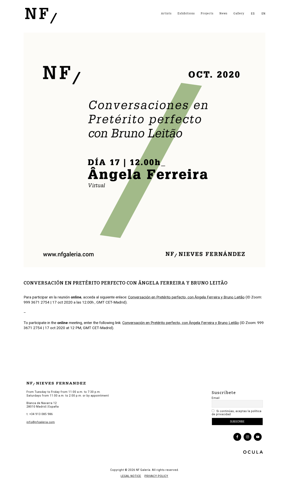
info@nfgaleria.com (41, 422)
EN (263, 13)
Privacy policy (156, 476)
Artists (166, 13)
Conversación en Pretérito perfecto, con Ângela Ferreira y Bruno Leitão (186, 297)
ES (253, 13)
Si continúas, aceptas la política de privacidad (236, 413)
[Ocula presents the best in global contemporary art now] (253, 452)
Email (216, 397)
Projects (207, 13)
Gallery (238, 13)
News (223, 13)
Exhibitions (186, 13)
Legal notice (131, 476)
